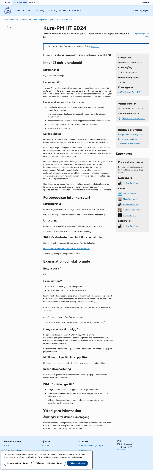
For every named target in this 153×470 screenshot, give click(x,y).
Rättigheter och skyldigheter (130, 134)
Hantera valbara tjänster (18, 463)
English (146, 10)
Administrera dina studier (128, 144)
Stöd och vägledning (12, 450)
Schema (45, 445)
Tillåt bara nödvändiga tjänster (49, 463)
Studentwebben (20, 2)
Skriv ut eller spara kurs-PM (133, 118)
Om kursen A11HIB (64, 19)
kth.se (7, 2)
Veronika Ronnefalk (131, 210)
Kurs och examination (127, 139)
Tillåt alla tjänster (77, 463)
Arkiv (9, 27)
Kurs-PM (95, 46)
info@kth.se (122, 450)
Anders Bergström (130, 183)
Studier (23, 19)
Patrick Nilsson (129, 193)
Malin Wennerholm (131, 199)
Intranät (32, 2)
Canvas (45, 450)
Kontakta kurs (85, 450)
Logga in (145, 2)
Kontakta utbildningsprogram (91, 445)
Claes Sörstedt (129, 215)
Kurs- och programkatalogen (41, 19)
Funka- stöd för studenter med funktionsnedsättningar (66, 248)
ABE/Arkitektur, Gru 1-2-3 (129, 92)
